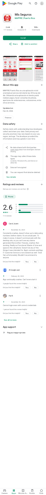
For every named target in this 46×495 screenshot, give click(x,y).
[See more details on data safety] (11, 177)
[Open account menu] (42, 3)
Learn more (14, 150)
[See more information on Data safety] (42, 124)
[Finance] (8, 117)
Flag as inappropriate (14, 333)
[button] (25, 30)
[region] (23, 28)
